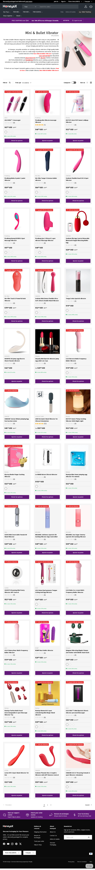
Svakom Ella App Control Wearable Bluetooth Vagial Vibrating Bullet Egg (77, 240)
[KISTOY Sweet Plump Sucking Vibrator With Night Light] (78, 401)
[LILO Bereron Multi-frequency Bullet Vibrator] (78, 341)
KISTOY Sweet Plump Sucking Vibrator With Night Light (76, 420)
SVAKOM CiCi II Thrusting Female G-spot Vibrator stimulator (78, 774)
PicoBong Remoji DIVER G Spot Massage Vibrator (15, 239)
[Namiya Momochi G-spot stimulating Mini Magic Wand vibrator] (47, 693)
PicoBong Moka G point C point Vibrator (15, 179)
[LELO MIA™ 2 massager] (17, 103)
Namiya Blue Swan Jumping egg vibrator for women (76, 475)
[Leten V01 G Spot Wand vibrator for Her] (17, 755)
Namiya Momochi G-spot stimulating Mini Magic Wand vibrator (45, 713)
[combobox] (50, 7)
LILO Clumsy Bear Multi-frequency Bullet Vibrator (16, 651)
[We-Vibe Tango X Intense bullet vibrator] (47, 161)
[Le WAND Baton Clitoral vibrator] (47, 457)
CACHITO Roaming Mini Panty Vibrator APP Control (14, 591)
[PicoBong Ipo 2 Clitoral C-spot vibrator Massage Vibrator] (47, 221)
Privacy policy (71, 861)
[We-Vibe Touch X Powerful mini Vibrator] (17, 281)
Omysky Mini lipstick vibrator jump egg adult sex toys (47, 360)
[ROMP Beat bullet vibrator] (47, 633)
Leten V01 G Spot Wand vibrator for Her (17, 774)
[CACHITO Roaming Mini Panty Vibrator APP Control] (17, 573)
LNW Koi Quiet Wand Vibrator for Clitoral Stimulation (46, 420)
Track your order (39, 841)
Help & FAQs (38, 845)
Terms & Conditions (82, 861)
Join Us (56, 1)
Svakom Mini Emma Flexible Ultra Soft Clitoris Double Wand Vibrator (47, 299)
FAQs (91, 861)
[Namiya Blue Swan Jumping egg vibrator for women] (78, 457)
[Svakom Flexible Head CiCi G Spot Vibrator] (78, 161)
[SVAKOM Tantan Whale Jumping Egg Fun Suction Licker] (17, 401)
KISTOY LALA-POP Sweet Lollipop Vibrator (77, 121)
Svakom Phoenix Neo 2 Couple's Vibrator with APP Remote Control (47, 774)
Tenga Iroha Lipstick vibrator (76, 298)
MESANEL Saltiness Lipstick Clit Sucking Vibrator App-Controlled (46, 536)
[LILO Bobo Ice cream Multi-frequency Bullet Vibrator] (78, 573)
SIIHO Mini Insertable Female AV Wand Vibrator (16, 536)
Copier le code (78, 20)
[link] (22, 805)
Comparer (67, 83)
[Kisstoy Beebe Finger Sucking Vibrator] (17, 457)
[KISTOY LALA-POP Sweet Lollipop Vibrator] (78, 103)
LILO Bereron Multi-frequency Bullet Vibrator (76, 360)
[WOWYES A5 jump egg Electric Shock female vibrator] (17, 341)
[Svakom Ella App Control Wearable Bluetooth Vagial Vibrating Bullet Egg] (78, 221)
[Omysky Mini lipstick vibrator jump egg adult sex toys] (47, 341)
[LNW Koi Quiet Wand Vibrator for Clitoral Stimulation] (47, 401)
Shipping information (40, 832)
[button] (91, 6)
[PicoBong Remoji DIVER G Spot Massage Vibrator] (17, 221)
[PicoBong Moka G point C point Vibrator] (17, 161)
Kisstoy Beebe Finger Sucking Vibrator (14, 475)
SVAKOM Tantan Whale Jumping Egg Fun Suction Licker (17, 420)
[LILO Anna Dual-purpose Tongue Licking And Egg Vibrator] (47, 573)
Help (61, 12)
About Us (53, 832)
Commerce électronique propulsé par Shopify (21, 861)
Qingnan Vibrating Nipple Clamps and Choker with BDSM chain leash (77, 651)
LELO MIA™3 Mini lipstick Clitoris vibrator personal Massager (77, 712)
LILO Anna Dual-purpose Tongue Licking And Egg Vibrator (46, 591)
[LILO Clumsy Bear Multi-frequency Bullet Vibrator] (17, 633)
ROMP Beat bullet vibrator (44, 650)
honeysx (8, 861)
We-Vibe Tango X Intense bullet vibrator (46, 179)
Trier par (18, 83)
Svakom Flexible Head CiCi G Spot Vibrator (77, 179)
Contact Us (53, 835)
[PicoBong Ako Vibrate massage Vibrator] (47, 103)
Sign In (63, 1)
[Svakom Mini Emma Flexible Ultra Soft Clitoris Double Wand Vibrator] (47, 281)
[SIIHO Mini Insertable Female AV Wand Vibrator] (17, 517)
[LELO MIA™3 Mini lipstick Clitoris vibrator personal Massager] (78, 693)
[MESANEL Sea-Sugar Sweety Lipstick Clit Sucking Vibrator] (78, 517)
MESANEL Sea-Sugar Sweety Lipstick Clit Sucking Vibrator (76, 536)
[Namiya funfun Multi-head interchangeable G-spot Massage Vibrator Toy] (17, 693)
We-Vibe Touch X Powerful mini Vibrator (15, 299)
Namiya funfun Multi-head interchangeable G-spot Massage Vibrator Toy (16, 713)
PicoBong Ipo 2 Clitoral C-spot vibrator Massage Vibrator (45, 239)
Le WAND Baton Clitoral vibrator (46, 474)
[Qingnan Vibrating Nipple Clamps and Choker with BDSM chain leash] (78, 633)
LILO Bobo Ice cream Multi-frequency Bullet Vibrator (75, 591)
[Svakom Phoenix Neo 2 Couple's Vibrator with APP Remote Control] (47, 755)
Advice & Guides (71, 12)
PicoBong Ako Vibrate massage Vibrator (45, 121)
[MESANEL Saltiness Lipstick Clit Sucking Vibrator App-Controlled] (47, 517)
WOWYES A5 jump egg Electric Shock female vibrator (15, 360)
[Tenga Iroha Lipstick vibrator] (78, 281)
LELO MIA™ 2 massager (13, 120)
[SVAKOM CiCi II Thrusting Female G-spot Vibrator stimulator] (78, 755)
